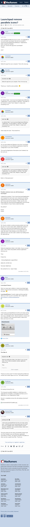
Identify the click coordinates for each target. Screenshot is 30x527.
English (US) (10, 516)
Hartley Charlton (4, 493)
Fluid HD (4, 514)
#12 (28, 310)
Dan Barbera (3, 498)
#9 (28, 222)
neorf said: (4, 119)
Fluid (2, 514)
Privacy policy (4, 511)
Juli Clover (3, 483)
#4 (28, 97)
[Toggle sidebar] (28, 6)
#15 (28, 416)
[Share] (26, 37)
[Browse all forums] (24, 6)
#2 (28, 61)
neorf (3, 25)
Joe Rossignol (18, 483)
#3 (28, 75)
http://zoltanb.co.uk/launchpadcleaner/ (10, 297)
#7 (28, 163)
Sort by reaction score (19, 25)
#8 (28, 189)
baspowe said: (5, 356)
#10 (28, 245)
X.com (5, 481)
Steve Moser (3, 503)
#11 (28, 282)
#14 (28, 386)
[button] (2, 2)
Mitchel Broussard (4, 488)
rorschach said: (5, 78)
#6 (28, 141)
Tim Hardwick (18, 488)
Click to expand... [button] (15, 369)
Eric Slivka (17, 478)
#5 (28, 115)
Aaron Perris (17, 503)
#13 (28, 349)
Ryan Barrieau (18, 498)
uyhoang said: (5, 419)
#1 (28, 36)
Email (2, 481)
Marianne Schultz (18, 493)
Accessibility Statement (13, 511)
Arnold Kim (3, 478)
